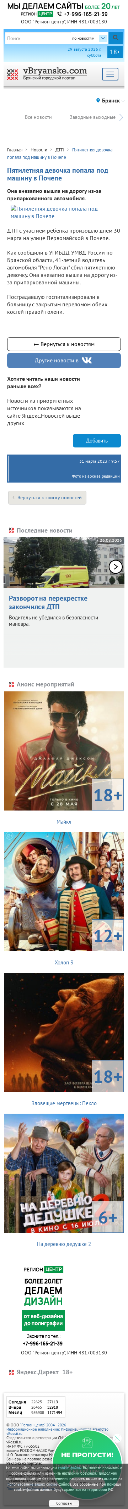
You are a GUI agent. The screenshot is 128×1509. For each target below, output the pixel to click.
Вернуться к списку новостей (49, 497)
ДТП (59, 150)
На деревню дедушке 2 (77, 1226)
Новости (39, 150)
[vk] (87, 360)
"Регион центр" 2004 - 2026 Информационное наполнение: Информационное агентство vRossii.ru (57, 1429)
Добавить (97, 440)
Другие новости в (57, 360)
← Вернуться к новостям (64, 343)
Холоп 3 (88, 945)
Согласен (64, 1503)
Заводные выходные (93, 117)
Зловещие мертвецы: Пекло (77, 1086)
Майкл (89, 804)
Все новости (38, 117)
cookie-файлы (69, 1467)
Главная (14, 150)
